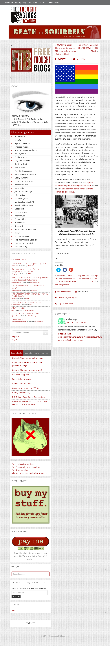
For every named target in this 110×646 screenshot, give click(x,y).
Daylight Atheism (22, 160)
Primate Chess (21, 219)
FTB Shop (43, 2)
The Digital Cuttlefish (24, 243)
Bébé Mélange (32, 316)
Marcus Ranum (29, 310)
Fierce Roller (20, 167)
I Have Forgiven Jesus (24, 181)
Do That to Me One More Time (25, 313)
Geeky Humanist (22, 177)
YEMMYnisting (21, 246)
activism (61, 298)
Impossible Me (21, 184)
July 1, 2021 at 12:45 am (76, 322)
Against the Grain (22, 143)
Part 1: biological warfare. (23, 464)
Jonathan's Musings (23, 191)
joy (66, 298)
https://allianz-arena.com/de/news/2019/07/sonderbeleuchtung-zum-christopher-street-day (80, 336)
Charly (27, 298)
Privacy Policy (20, 2)
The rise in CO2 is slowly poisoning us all (29, 263)
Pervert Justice (21, 212)
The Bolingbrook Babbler (26, 240)
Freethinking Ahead (23, 171)
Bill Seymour (20, 153)
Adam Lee (34, 290)
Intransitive (20, 188)
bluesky (15, 610)
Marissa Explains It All (24, 202)
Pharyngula (20, 215)
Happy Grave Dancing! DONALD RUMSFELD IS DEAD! (88, 48)
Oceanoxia (19, 208)
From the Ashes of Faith (25, 174)
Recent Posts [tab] (16, 353)
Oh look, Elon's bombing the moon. (27, 358)
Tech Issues (32, 2)
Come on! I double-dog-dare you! (27, 370)
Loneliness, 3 (17, 319)
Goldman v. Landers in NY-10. (25, 388)
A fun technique (18, 308)
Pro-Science (20, 222)
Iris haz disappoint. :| (22, 374)
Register (15, 336)
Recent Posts (54, 2)
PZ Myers (31, 274)
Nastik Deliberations (24, 205)
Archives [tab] (44, 353)
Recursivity (19, 226)
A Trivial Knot (21, 136)
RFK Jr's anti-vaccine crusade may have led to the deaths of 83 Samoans (30, 278)
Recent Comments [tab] (31, 353)
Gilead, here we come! (22, 383)
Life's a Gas (20, 195)
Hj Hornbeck (39, 321)
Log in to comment (65, 304)
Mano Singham (21, 198)
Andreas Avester (22, 147)
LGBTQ (71, 298)
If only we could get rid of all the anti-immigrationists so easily (28, 270)
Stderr (17, 233)
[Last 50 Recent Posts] (19, 259)
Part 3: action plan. (20, 470)
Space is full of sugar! (22, 379)
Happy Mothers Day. (21, 392)
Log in (14, 339)
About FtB (9, 2)
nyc (75, 298)
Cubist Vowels (21, 157)
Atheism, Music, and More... (27, 150)
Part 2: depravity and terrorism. (26, 467)
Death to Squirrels (23, 164)
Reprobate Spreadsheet (25, 229)
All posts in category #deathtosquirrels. (29, 473)
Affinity (18, 140)
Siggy (30, 304)
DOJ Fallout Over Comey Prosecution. (28, 397)
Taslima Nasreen (22, 236)
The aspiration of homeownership (26, 302)
